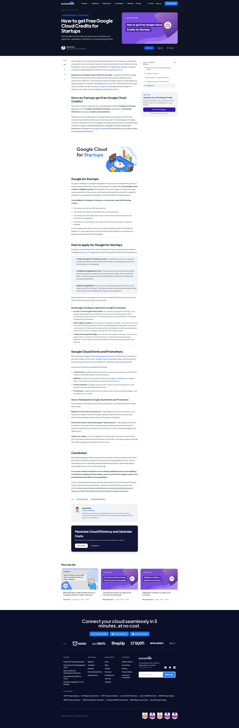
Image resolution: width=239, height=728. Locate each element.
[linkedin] (174, 667)
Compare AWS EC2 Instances (117, 700)
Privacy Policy (127, 672)
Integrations (109, 675)
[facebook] (165, 667)
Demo (150, 48)
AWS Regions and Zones (139, 700)
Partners (130, 3)
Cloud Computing (72, 10)
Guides (107, 668)
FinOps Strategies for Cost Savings (73, 683)
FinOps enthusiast (88, 510)
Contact (151, 3)
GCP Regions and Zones (90, 696)
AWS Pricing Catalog (166, 696)
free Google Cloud (96, 128)
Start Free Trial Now (159, 109)
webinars (121, 378)
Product (84, 3)
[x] (170, 667)
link (65, 64)
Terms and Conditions (126, 676)
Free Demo (95, 545)
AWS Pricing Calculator (71, 700)
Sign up (158, 3)
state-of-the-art (100, 86)
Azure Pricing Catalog (158, 700)
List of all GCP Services (128, 696)
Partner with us (127, 662)
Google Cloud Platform (70, 15)
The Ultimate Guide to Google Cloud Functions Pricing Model (117, 594)
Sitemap (108, 682)
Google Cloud (114, 67)
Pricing (138, 3)
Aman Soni (66, 599)
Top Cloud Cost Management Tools (74, 666)
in (64, 74)
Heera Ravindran (108, 599)
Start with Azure (141, 634)
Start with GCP (121, 634)
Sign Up (160, 48)
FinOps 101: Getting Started (73, 662)
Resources (106, 3)
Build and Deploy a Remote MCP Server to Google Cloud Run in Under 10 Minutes (79, 594)
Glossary (108, 672)
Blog (62, 10)
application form (80, 252)
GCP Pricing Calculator (109, 696)
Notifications (93, 675)
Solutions (95, 3)
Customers (119, 3)
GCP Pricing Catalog (71, 696)
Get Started (81, 545)
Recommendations (95, 672)
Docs (107, 662)
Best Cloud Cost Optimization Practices (72, 672)
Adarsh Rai (70, 47)
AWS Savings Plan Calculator (93, 700)
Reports (91, 662)
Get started (171, 3)
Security (108, 679)
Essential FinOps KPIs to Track (72, 677)
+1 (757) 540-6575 (145, 667)
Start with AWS (101, 634)
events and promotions (104, 356)
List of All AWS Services (148, 696)
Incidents (91, 665)
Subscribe (169, 674)
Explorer (91, 668)
